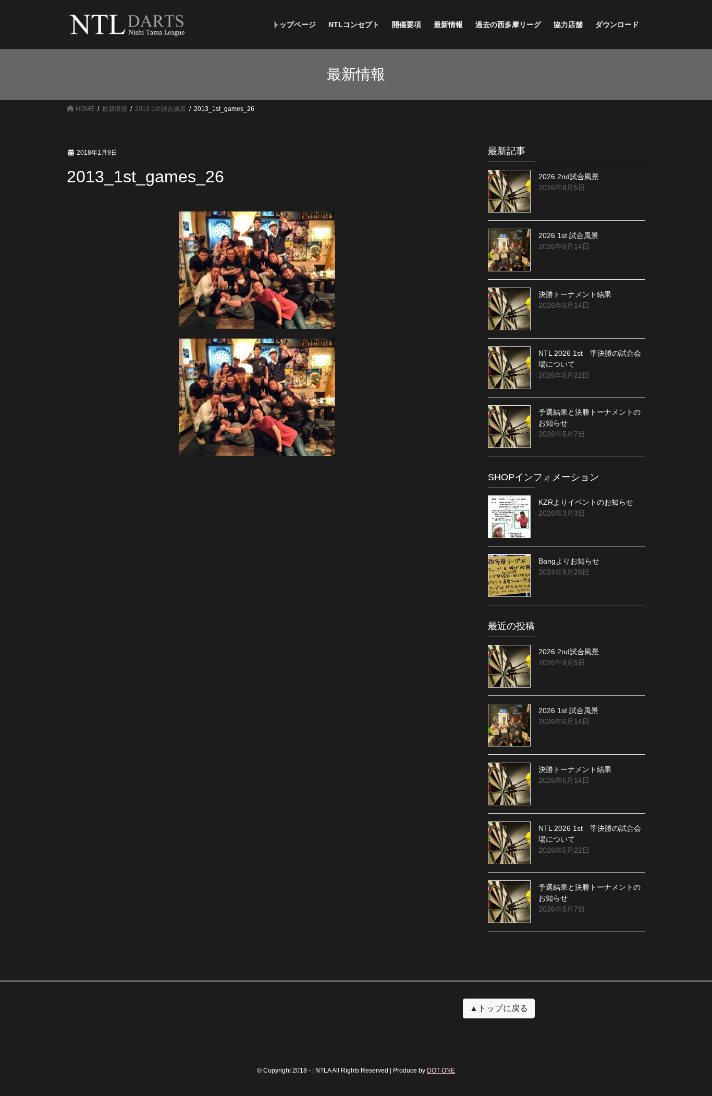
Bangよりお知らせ (568, 561)
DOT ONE (441, 1070)
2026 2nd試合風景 (568, 176)
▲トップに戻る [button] (499, 1008)
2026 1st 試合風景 (568, 235)
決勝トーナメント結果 (574, 294)
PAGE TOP (685, 1054)
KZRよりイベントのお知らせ (585, 502)
